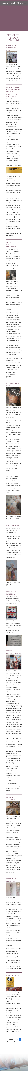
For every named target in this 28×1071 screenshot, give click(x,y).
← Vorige (10, 1039)
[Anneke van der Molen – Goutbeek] (13, 3)
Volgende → (13, 1042)
